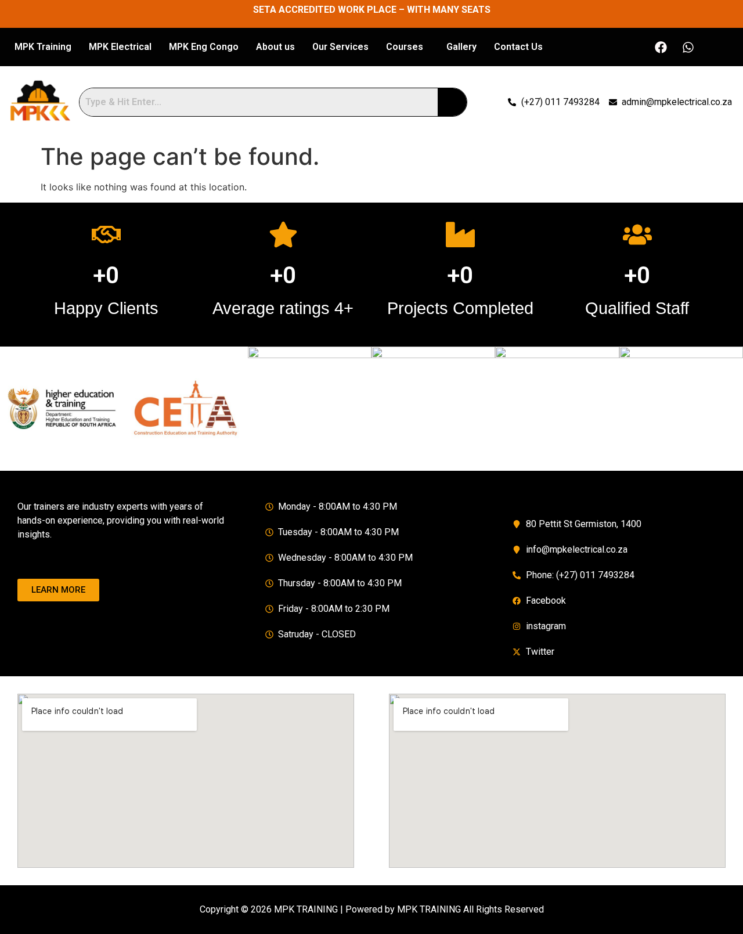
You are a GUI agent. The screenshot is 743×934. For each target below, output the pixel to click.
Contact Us (518, 46)
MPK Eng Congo (204, 46)
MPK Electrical (120, 46)
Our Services (340, 46)
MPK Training (43, 46)
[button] (407, 47)
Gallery (461, 46)
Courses (404, 46)
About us (275, 46)
